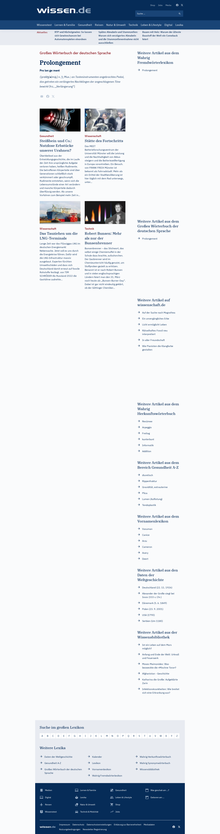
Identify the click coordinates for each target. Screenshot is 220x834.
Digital (168, 25)
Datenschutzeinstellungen (99, 824)
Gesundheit (85, 25)
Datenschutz (78, 824)
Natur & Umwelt (116, 25)
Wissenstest (44, 25)
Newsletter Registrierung (95, 829)
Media (168, 5)
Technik (133, 25)
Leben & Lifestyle (151, 25)
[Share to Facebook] (47, 96)
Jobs (160, 5)
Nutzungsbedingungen (69, 829)
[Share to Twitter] (53, 96)
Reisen (99, 25)
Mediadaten (149, 824)
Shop (152, 5)
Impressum (64, 824)
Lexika (179, 25)
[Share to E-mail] (41, 96)
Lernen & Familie (65, 25)
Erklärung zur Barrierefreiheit (127, 824)
